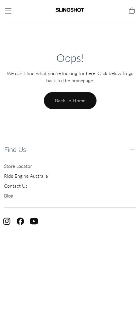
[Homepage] (70, 10)
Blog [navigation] (8, 195)
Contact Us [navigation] (16, 186)
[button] (8, 11)
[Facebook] (20, 221)
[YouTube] (34, 221)
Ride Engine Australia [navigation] (26, 176)
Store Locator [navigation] (18, 166)
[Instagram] (7, 221)
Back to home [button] (70, 100)
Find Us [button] (15, 149)
